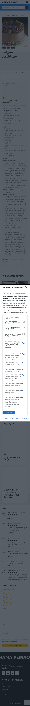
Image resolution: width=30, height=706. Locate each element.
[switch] (23, 322)
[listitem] (15, 318)
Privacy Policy (24, 418)
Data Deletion (5, 418)
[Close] (26, 287)
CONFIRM (9, 412)
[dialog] (15, 353)
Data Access (15, 418)
